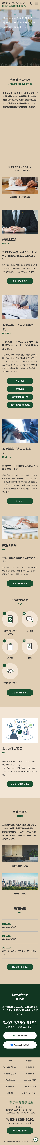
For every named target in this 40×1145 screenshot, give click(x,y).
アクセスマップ (20, 893)
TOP (10, 1060)
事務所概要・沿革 (20, 865)
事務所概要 (10, 1086)
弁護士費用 (30, 1073)
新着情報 (10, 1093)
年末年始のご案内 (9, 927)
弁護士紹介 (30, 1060)
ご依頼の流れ (10, 1080)
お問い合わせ (21, 1130)
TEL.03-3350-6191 (12, 1113)
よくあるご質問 (30, 1080)
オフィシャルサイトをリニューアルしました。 (19, 953)
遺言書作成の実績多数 (20, 197)
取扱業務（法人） (10, 1073)
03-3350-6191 (22, 1022)
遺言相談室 (30, 1067)
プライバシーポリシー (30, 1093)
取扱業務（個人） (10, 1067)
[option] (20, 38)
